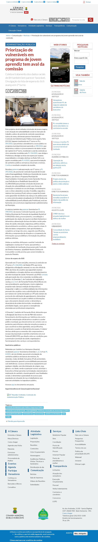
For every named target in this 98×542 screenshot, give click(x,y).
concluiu (44, 275)
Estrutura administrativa (13, 453)
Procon (55, 451)
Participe (12, 470)
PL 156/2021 (33, 153)
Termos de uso (80, 448)
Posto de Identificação (57, 446)
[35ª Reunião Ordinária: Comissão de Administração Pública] (26, 396)
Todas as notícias (58, 244)
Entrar (88, 2)
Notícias (27, 35)
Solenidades (34, 485)
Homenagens (35, 455)
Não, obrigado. (80, 533)
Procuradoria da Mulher (13, 459)
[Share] (24, 91)
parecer (15, 169)
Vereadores (22, 26)
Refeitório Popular (59, 435)
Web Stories (60, 44)
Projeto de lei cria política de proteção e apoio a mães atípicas (61, 181)
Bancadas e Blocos (15, 484)
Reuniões (33, 445)
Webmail (78, 457)
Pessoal (55, 485)
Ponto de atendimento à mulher (58, 460)
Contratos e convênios (57, 493)
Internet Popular (59, 455)
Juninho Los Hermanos (52, 414)
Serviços (49, 26)
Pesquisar (80, 67)
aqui (12, 385)
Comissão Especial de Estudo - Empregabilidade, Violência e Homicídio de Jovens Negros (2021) (37, 411)
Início (8, 35)
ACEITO (69, 533)
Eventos (12, 463)
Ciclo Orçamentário (37, 452)
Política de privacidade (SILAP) (82, 452)
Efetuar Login (80, 464)
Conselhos (12, 487)
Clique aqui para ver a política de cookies (26, 540)
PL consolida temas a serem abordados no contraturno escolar (61, 125)
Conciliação (57, 442)
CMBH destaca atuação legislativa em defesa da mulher (61, 216)
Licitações (56, 470)
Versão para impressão (16, 421)
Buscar (77, 51)
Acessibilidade (80, 444)
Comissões (34, 449)
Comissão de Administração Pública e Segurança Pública (24, 407)
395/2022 (9, 144)
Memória (11, 449)
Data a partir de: (81, 58)
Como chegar (13, 442)
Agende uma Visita (15, 445)
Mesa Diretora (13, 438)
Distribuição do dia (37, 467)
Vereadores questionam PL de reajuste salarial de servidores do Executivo (60, 105)
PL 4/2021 (26, 160)
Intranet (78, 461)
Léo (64, 414)
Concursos (57, 498)
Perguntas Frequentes (79, 439)
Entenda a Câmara (14, 435)
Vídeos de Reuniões (37, 481)
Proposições (35, 442)
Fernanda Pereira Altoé (14, 414)
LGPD (55, 501)
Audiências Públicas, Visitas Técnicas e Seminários (37, 461)
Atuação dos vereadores (57, 474)
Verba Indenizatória (60, 489)
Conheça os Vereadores (12, 479)
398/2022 (39, 146)
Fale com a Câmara (40, 20)
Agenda (12, 467)
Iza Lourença (39, 414)
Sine (54, 438)
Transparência (59, 26)
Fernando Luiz (28, 414)
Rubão (8, 417)
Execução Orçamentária (58, 480)
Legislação (34, 438)
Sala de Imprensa (36, 478)
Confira (8, 165)
